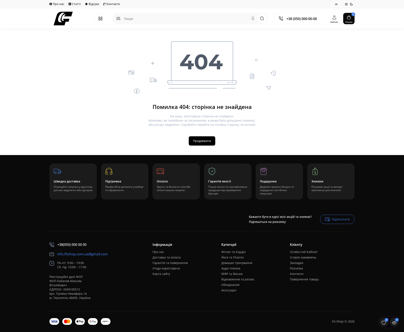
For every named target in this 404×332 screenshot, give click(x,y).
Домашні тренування (236, 263)
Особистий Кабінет (304, 252)
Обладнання (230, 285)
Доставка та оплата (167, 257)
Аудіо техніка (230, 268)
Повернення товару (304, 279)
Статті (76, 4)
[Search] (253, 18)
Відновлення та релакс (238, 279)
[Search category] (118, 18)
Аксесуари (228, 290)
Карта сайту (161, 274)
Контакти (113, 4)
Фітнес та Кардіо (233, 252)
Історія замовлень (303, 257)
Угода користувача (166, 268)
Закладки (296, 263)
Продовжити (202, 141)
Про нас (58, 4)
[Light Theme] (346, 4)
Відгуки (93, 4)
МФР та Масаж (232, 274)
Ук (336, 4)
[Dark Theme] (351, 4)
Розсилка (296, 268)
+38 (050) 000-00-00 (301, 19)
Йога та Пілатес (232, 257)
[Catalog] (100, 18)
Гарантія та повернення (170, 263)
